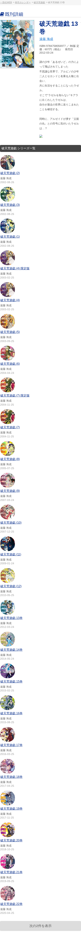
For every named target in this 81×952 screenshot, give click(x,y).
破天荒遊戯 (39, 2)
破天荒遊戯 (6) (10, 363)
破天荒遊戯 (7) (10, 427)
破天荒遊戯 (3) (10, 204)
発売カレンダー (23, 2)
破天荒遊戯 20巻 (11, 840)
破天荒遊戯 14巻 (11, 649)
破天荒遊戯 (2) (10, 173)
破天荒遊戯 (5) (10, 332)
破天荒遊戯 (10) (10, 522)
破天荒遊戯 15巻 (11, 681)
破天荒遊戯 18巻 (11, 776)
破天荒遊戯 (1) (10, 236)
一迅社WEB (6, 2)
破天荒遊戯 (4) (10, 300)
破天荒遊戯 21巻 (11, 872)
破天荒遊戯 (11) (10, 554)
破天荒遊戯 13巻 (11, 618)
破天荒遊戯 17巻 (11, 745)
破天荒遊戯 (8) (10, 459)
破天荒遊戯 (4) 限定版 (15, 268)
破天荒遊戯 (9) (10, 490)
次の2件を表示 (40, 926)
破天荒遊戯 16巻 (11, 713)
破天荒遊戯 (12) (10, 586)
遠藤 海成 (46, 39)
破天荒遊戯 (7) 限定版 (15, 395)
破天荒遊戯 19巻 (11, 808)
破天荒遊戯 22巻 (11, 904)
